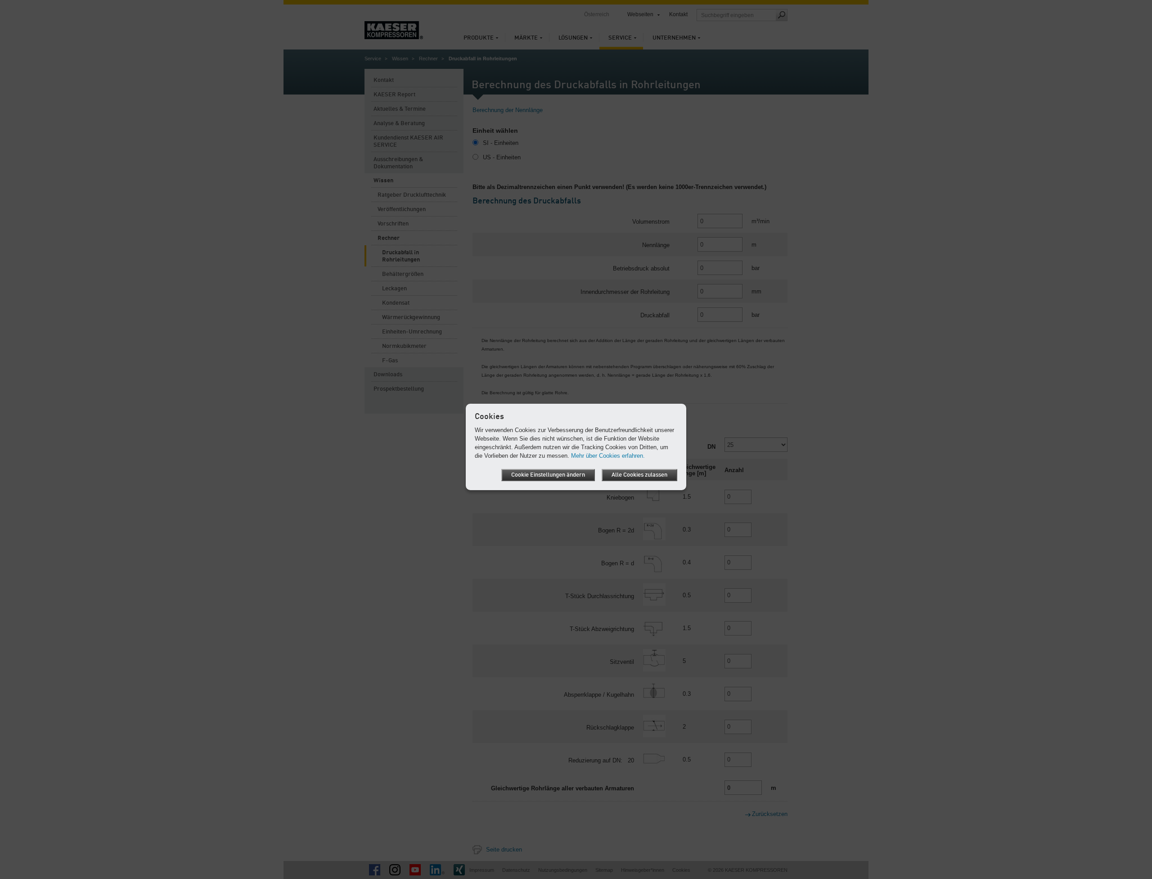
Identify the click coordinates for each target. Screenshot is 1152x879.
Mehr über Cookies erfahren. (608, 455)
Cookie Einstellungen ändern (548, 475)
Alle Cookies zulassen (639, 475)
